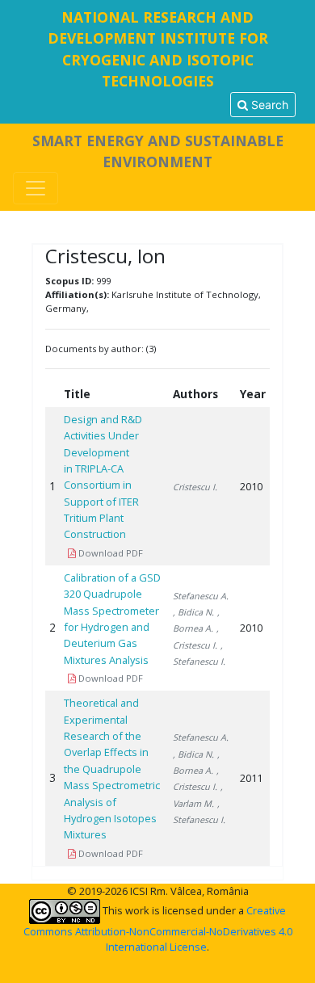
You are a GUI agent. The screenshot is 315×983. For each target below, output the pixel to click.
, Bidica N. (193, 612)
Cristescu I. (195, 487)
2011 (251, 778)
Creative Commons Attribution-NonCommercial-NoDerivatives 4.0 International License (157, 928)
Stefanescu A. (201, 596)
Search (268, 104)
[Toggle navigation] (35, 188)
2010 (251, 486)
